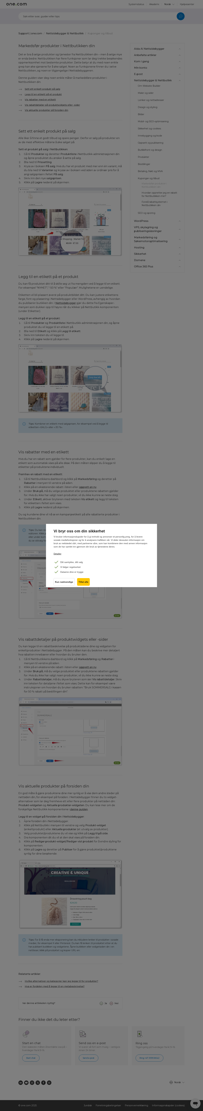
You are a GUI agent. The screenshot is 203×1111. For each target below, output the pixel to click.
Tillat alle (83, 582)
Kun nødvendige (64, 582)
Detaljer (57, 553)
